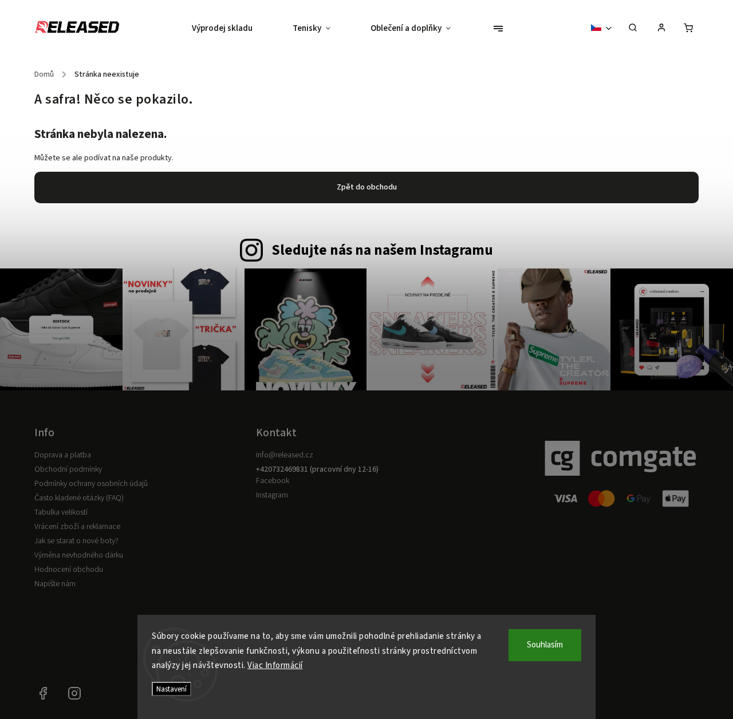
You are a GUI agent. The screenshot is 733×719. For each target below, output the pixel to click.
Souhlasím (545, 645)
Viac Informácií (275, 665)
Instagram (272, 495)
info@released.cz (284, 455)
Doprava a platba (62, 455)
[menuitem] (232, 28)
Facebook (272, 481)
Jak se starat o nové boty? (76, 541)
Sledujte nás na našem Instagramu (382, 250)
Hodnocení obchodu (68, 569)
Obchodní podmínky (68, 469)
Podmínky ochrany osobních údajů (91, 483)
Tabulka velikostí (61, 512)
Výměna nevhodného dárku (78, 555)
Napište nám (55, 584)
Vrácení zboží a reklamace (77, 526)
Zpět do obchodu (367, 187)
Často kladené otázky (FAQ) (79, 498)
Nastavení (171, 689)
